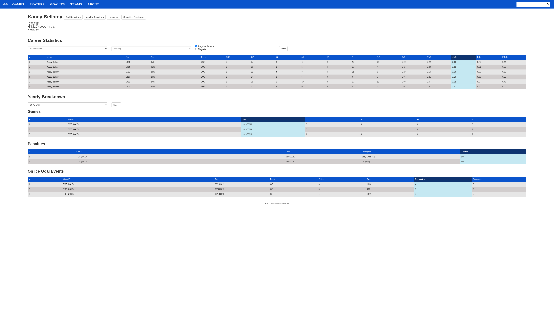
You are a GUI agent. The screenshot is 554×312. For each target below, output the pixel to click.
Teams (76, 4)
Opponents (477, 179)
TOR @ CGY (73, 124)
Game (70, 119)
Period (321, 179)
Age (152, 57)
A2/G (454, 57)
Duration (464, 152)
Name (49, 57)
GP (252, 57)
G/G (403, 57)
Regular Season (206, 46)
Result (273, 179)
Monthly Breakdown (95, 17)
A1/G (429, 57)
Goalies (57, 4)
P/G (479, 57)
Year (127, 57)
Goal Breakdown (73, 17)
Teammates (420, 179)
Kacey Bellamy (53, 62)
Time (369, 179)
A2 (328, 57)
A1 (303, 57)
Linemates (113, 17)
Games (18, 4)
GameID (66, 179)
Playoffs (202, 49)
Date (244, 119)
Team (203, 57)
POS (228, 57)
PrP (378, 57)
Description (366, 152)
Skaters (37, 4)
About (93, 4)
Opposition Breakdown (133, 17)
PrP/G (505, 57)
